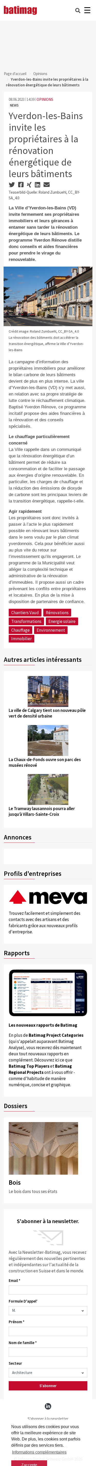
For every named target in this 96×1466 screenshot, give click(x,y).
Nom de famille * (23, 1342)
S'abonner (48, 1385)
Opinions (40, 73)
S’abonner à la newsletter (48, 1418)
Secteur (15, 1363)
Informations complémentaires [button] (39, 1452)
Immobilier (21, 638)
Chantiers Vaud (25, 612)
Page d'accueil (15, 73)
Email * (14, 1280)
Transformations (26, 621)
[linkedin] (48, 1406)
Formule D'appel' (23, 1301)
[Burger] (87, 10)
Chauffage (20, 630)
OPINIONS (45, 99)
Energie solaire (62, 621)
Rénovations (57, 612)
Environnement (51, 630)
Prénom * (17, 1321)
